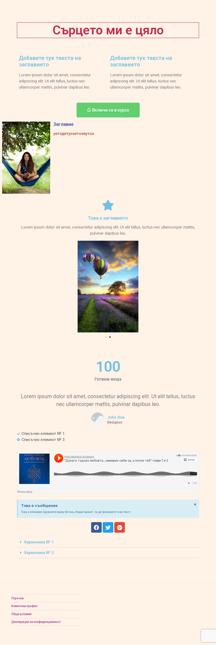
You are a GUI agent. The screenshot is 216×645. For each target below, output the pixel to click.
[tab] (108, 542)
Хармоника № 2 (39, 552)
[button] (108, 110)
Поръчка (17, 598)
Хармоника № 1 (39, 542)
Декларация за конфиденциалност (36, 622)
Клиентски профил (24, 606)
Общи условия (21, 614)
